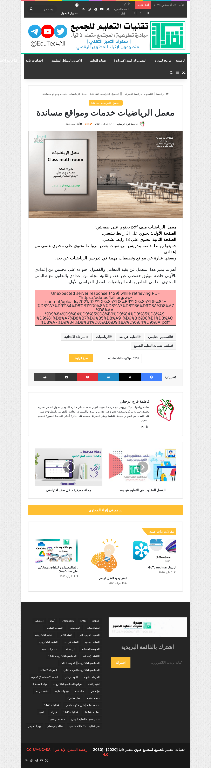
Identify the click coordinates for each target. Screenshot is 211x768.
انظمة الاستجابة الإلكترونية (44, 677)
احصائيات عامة (34, 60)
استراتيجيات (93, 627)
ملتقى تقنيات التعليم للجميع (152, 346)
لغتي (41, 712)
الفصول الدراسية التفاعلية (105, 93)
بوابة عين (95, 691)
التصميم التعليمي (159, 337)
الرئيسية (180, 60)
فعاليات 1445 (70, 712)
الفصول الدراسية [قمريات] (130, 60)
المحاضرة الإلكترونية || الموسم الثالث (80, 663)
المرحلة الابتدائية (75, 337)
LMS (83, 620)
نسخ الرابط (81, 358)
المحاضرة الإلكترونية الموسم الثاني (81, 670)
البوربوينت (75, 627)
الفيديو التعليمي (50, 648)
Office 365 (68, 620)
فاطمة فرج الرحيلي (127, 123)
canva (96, 620)
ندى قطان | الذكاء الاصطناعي (84, 726)
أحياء (52, 620)
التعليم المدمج (92, 641)
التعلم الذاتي (66, 634)
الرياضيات (103, 337)
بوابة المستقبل (39, 684)
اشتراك (120, 662)
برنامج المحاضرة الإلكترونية (67, 684)
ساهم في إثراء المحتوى (105, 510)
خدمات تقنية (93, 698)
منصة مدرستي (57, 719)
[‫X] (146, 426)
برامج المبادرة (163, 60)
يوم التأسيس (34, 726)
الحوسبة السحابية (91, 648)
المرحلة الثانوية (92, 677)
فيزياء (54, 712)
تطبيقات (79, 691)
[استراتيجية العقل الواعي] (105, 556)
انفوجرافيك (94, 684)
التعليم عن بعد (128, 337)
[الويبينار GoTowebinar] (154, 551)
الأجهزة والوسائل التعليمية (66, 60)
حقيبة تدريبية (42, 691)
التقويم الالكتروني (48, 641)
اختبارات (39, 620)
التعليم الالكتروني (44, 634)
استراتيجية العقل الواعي (112, 578)
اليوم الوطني (71, 677)
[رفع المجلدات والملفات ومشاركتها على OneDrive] (56, 551)
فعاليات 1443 (51, 705)
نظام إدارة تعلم (55, 726)
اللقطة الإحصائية (91, 655)
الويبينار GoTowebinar (162, 567)
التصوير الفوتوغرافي (89, 634)
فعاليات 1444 (92, 712)
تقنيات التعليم (98, 60)
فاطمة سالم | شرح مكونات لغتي (83, 705)
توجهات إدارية (62, 691)
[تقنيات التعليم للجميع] (105, 36)
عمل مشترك (74, 698)
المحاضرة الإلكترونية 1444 (62, 655)
